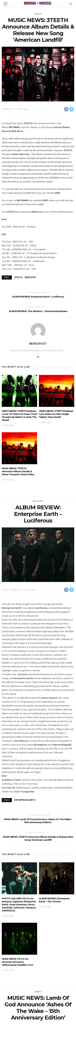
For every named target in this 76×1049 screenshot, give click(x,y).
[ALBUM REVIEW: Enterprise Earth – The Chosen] (56, 878)
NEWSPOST (8, 109)
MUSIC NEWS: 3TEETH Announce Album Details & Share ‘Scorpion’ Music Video (18, 471)
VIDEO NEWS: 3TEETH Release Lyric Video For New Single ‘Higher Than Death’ (56, 414)
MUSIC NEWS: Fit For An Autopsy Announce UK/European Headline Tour (17, 961)
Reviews (38, 501)
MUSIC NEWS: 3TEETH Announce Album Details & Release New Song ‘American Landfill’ (38, 838)
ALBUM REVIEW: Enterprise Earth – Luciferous (38, 296)
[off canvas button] (5, 4)
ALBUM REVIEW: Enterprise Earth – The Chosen (54, 900)
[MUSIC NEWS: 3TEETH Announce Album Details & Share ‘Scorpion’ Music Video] (19, 447)
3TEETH (18, 277)
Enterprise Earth (24, 799)
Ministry (30, 277)
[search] (70, 3)
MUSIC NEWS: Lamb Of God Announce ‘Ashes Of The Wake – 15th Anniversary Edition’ (38, 821)
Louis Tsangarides (11, 589)
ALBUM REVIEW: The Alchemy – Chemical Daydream (38, 311)
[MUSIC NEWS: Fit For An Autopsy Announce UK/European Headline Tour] (19, 938)
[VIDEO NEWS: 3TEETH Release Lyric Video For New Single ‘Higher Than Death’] (56, 390)
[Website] (38, 357)
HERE (57, 192)
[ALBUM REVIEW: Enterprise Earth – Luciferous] (38, 554)
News (38, 14)
